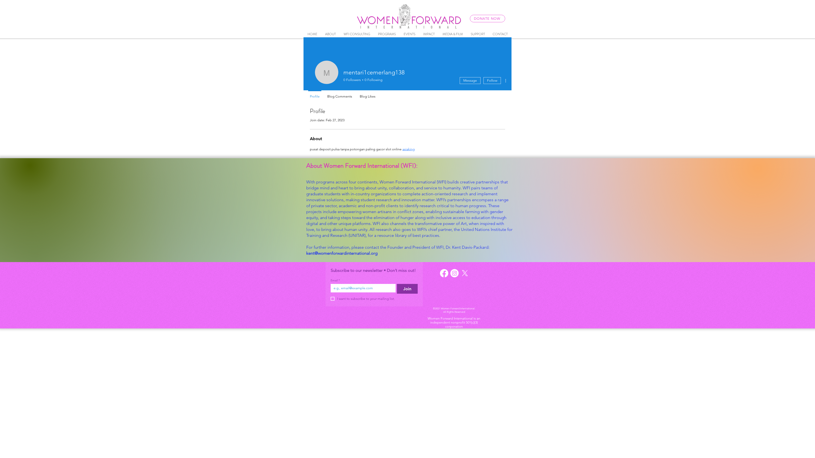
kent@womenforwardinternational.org (342, 253)
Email (335, 280)
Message (470, 80)
